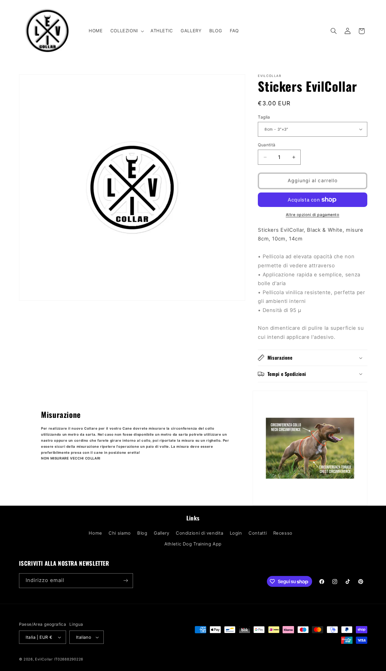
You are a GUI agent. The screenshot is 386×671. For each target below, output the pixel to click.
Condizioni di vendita (199, 533)
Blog (142, 533)
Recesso (283, 533)
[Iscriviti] (125, 580)
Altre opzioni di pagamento (313, 214)
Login (236, 533)
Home (95, 533)
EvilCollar (43, 659)
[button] (126, 31)
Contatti (257, 533)
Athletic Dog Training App (193, 544)
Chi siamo (120, 533)
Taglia (264, 117)
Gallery (161, 533)
